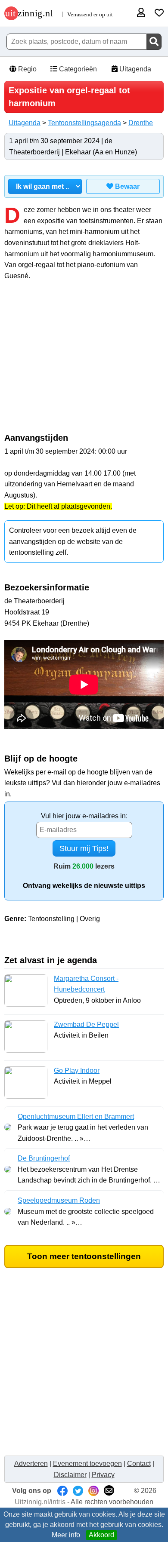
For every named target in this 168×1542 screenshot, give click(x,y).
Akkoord (101, 1535)
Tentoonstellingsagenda (84, 122)
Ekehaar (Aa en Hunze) (101, 152)
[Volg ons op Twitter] (78, 1490)
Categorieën (77, 69)
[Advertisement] (84, 361)
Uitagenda (134, 69)
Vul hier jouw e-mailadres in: (84, 816)
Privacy (103, 1474)
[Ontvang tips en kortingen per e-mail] (109, 1490)
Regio (26, 69)
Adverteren (31, 1463)
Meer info (66, 1535)
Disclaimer (70, 1474)
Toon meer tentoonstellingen (84, 1256)
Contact (139, 1463)
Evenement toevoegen (87, 1463)
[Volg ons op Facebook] (62, 1490)
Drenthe (140, 122)
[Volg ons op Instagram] (93, 1490)
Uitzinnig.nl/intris (40, 1501)
